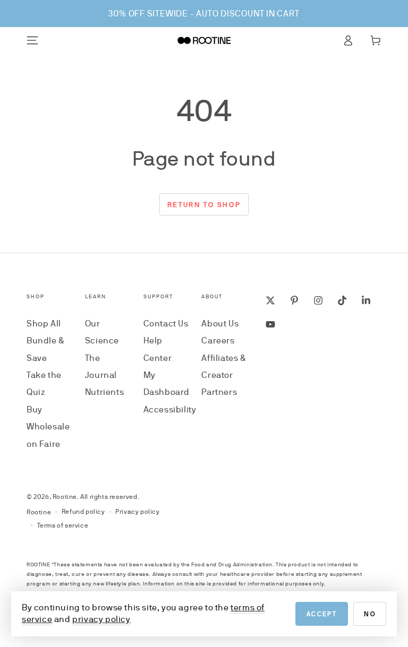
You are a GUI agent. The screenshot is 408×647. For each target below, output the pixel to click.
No (370, 614)
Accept (322, 614)
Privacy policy (137, 511)
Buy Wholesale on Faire (48, 426)
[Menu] (32, 40)
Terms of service (63, 525)
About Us (220, 323)
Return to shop (204, 205)
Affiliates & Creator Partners (223, 375)
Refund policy (83, 511)
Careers (217, 340)
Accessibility (170, 409)
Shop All (44, 323)
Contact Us (166, 323)
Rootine (65, 497)
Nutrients (104, 392)
